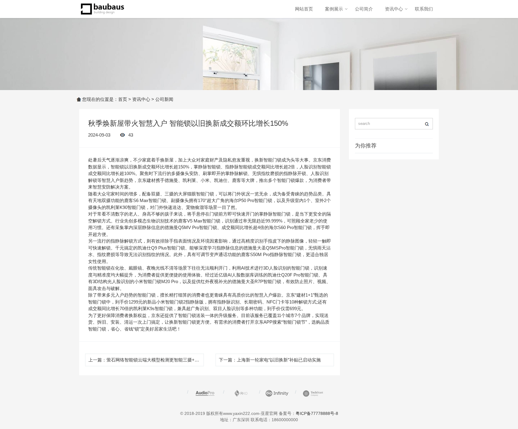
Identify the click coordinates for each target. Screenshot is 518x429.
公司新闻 (164, 99)
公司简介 (364, 8)
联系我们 (424, 8)
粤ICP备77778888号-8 (317, 413)
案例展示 (334, 8)
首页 (122, 99)
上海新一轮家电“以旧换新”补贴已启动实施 (279, 359)
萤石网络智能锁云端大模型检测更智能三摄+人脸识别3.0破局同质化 (173, 359)
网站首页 (304, 8)
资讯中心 (394, 8)
